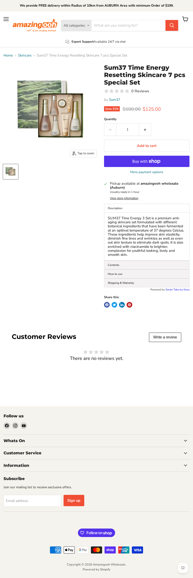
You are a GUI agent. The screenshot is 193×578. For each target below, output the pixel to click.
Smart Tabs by (174, 289)
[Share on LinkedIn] (122, 305)
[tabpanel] (146, 236)
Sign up (73, 500)
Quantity (110, 119)
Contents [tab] (113, 265)
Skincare (25, 55)
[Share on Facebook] (107, 305)
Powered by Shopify (96, 569)
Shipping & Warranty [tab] (121, 283)
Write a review (165, 337)
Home (8, 55)
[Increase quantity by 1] (145, 129)
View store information (124, 198)
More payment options (146, 172)
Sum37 (114, 99)
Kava (186, 289)
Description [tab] (115, 208)
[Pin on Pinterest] (129, 305)
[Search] (171, 25)
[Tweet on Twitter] (114, 305)
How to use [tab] (115, 274)
